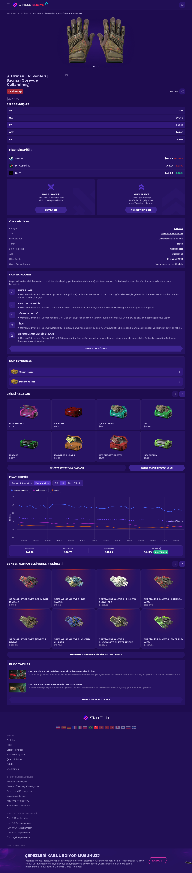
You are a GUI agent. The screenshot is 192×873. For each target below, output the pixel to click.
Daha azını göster (96, 348)
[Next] (182, 394)
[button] (29, 588)
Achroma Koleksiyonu (18, 800)
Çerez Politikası (14, 759)
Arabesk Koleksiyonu (17, 781)
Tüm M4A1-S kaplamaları (19, 828)
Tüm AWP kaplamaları (18, 832)
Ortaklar (11, 764)
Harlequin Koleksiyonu (18, 805)
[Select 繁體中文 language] (112, 727)
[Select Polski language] (85, 727)
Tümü (77, 483)
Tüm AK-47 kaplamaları (19, 823)
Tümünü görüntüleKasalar (67, 468)
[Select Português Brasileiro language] (90, 727)
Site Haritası (13, 769)
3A (69, 483)
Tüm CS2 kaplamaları (17, 818)
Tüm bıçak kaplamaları (18, 837)
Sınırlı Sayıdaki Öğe (16, 796)
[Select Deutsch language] (69, 727)
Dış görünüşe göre (22, 483)
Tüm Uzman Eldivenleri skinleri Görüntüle (96, 654)
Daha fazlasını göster (96, 699)
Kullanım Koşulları (16, 754)
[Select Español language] (63, 727)
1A (63, 483)
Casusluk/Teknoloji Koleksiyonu (23, 786)
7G (56, 483)
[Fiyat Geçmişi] (32, 150)
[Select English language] (58, 727)
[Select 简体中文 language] (107, 727)
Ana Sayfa (11, 13)
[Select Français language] (74, 727)
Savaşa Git (51, 210)
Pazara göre (42, 483)
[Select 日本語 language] (117, 727)
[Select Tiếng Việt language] (101, 727)
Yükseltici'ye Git (141, 210)
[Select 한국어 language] (123, 727)
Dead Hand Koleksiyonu (19, 791)
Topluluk (11, 740)
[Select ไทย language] (128, 727)
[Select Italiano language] (79, 727)
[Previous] (175, 394)
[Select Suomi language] (133, 727)
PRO (9, 745)
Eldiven (24, 13)
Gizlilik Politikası (15, 749)
